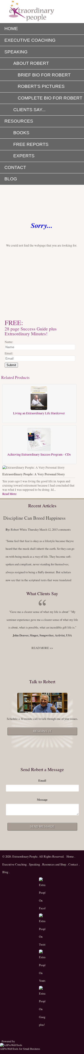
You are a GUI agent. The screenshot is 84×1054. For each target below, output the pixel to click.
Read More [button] (9, 494)
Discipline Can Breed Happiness (34, 518)
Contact (73, 864)
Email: (9, 353)
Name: (9, 342)
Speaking (34, 864)
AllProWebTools (9, 1049)
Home (70, 856)
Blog (5, 872)
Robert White (19, 529)
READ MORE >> (42, 648)
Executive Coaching (14, 864)
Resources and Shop (54, 864)
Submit (11, 365)
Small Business (31, 1049)
